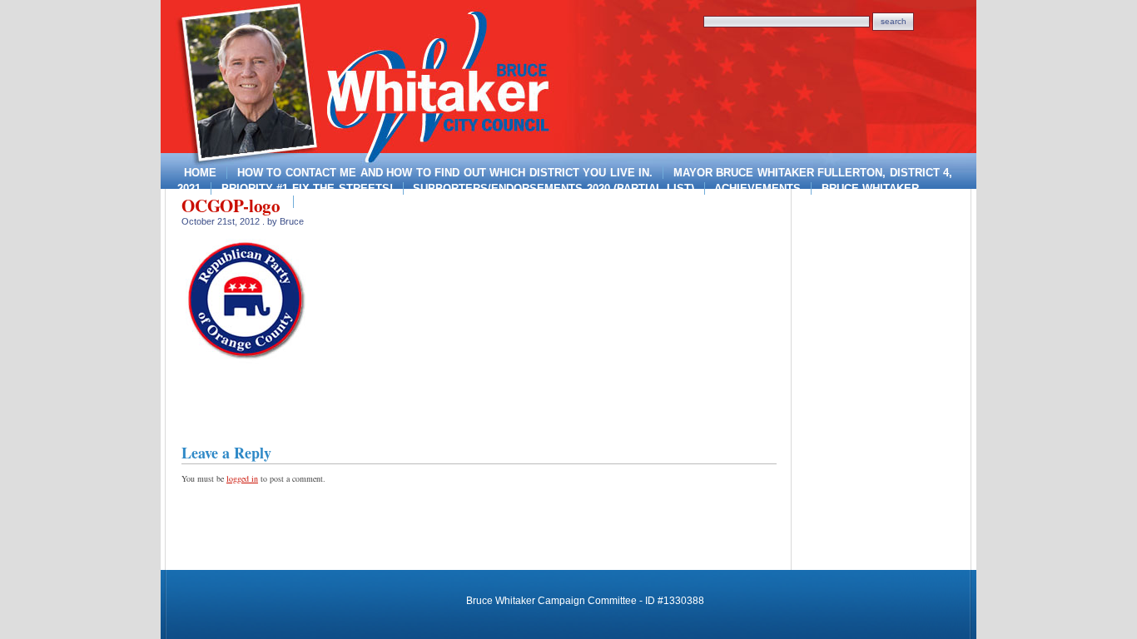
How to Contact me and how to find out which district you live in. (445, 172)
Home (200, 172)
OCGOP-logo (231, 205)
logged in (242, 478)
